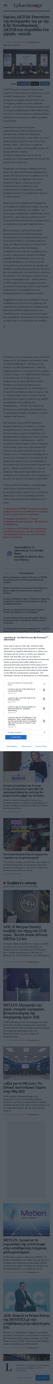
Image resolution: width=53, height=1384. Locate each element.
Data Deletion (11, 746)
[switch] (43, 690)
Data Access (26, 746)
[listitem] (26, 684)
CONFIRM (16, 737)
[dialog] (26, 692)
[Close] (48, 637)
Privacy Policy (41, 746)
